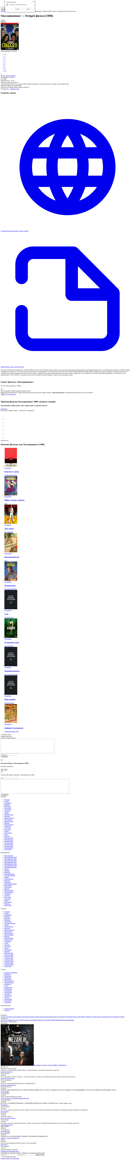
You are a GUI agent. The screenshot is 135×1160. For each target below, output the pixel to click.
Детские (7, 811)
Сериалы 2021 (8, 956)
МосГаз (54, 1020)
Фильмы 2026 (8, 848)
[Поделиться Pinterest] (6, 433)
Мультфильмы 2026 (10, 867)
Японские (7, 974)
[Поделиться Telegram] (6, 437)
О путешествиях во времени (99, 1017)
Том (62, 1020)
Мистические (8, 953)
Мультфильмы (8, 855)
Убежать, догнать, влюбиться (10, 1138)
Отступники (5, 1111)
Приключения (8, 824)
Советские (7, 1002)
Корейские (7, 977)
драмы (8, 75)
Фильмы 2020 (8, 838)
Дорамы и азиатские (10, 972)
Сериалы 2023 (8, 959)
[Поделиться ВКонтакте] (6, 419)
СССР (6, 986)
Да (2, 769)
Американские (9, 982)
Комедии (7, 816)
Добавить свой (14, 89)
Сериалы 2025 (8, 963)
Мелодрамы (8, 819)
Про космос (30, 1017)
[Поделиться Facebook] (6, 422)
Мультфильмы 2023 (10, 862)
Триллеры (7, 829)
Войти (3, 394)
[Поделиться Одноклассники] (6, 426)
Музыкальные (8, 821)
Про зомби (86, 1017)
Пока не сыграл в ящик (8, 1118)
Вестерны (7, 806)
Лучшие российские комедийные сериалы (14, 1017)
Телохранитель (5, 1131)
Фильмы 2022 (8, 841)
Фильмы (7, 800)
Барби (59, 1020)
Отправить (4, 756)
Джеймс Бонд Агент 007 (15, 1020)
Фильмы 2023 (8, 843)
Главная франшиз (68, 1020)
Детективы (7, 809)
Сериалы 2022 (8, 958)
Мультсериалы (9, 935)
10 (5, 71)
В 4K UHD (7, 849)
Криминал (7, 882)
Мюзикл (7, 823)
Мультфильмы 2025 (10, 865)
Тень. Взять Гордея (6, 1125)
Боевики (7, 804)
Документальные (9, 875)
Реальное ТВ (8, 940)
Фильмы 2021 (8, 839)
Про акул (110, 1017)
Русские (6, 997)
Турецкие (7, 994)
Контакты (16, 1151)
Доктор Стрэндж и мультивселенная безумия (15, 1098)
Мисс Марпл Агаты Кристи (43, 1020)
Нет (6, 769)
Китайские (7, 976)
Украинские (8, 989)
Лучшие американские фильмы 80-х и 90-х (47, 1017)
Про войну (7, 808)
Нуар (6, 834)
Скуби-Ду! (4, 1020)
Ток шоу (7, 945)
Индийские (8, 979)
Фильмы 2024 (8, 844)
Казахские (7, 984)
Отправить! (4, 795)
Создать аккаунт (11, 394)
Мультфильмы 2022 (10, 860)
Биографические (9, 874)
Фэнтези (7, 836)
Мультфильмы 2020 (10, 857)
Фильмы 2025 (8, 846)
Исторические (8, 814)
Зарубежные (8, 987)
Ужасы (6, 831)
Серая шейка (5, 1091)
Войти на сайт (40, 1154)
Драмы (6, 813)
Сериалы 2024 (8, 961)
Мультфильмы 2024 (10, 864)
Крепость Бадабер (6, 1072)
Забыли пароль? (6, 1158)
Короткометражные (10, 884)
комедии (13, 75)
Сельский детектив (29, 1020)
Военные (7, 872)
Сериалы (7, 911)
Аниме (6, 801)
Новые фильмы (9, 1008)
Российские (8, 991)
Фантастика (8, 833)
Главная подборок (119, 1017)
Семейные (7, 826)
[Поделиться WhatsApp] (6, 430)
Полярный (4, 1105)
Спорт (6, 943)
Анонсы (7, 1010)
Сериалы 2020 (8, 954)
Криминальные (9, 818)
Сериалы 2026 (8, 964)
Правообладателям (6, 1151)
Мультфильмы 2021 (10, 859)
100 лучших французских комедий (72, 1017)
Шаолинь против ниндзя (8, 1085)
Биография (7, 803)
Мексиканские (9, 981)
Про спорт (7, 828)
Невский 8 (4, 1144)
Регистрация (15, 1158)
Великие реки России (7, 1078)
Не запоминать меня (9, 1157)
